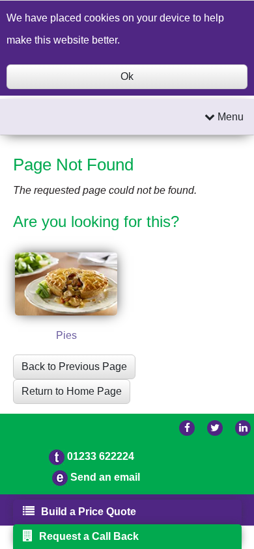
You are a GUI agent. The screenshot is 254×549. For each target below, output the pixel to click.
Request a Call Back (89, 536)
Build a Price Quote (88, 511)
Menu (229, 116)
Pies (66, 335)
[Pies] (66, 284)
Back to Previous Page (74, 366)
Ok (127, 76)
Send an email (105, 477)
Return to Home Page (71, 391)
